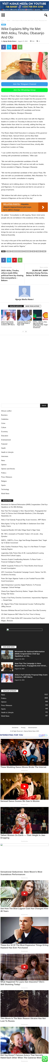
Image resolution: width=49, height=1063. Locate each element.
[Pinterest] (14, 47)
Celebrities (4, 419)
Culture (3, 427)
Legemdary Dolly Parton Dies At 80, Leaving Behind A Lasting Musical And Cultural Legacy (22, 554)
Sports (3, 485)
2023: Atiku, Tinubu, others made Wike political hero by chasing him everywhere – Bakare (12, 275)
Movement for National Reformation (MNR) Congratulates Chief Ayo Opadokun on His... (30, 653)
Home (3, 20)
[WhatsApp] (20, 47)
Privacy (23, 727)
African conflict (6, 411)
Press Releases (6, 477)
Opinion (3, 465)
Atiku (8, 251)
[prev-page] (23, 331)
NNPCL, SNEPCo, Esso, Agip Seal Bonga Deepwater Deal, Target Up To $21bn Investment (40, 324)
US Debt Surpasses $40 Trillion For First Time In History (20, 614)
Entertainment (6, 440)
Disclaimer (15, 727)
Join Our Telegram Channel (24, 84)
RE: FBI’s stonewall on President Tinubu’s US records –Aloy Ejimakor (22, 535)
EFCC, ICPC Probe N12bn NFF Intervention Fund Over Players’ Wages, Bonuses (23, 619)
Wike (44, 251)
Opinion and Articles (8, 469)
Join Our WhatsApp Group (24, 90)
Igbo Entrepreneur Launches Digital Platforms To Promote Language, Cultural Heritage (21, 586)
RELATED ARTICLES (16, 306)
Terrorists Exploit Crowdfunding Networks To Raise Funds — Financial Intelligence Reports (22, 561)
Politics (3, 473)
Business (4, 415)
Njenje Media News (17, 251)
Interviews (4, 456)
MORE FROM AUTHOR (32, 306)
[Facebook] (3, 47)
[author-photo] (24, 291)
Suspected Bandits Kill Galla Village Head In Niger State (24, 323)
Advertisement (32, 727)
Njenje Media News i (9, 41)
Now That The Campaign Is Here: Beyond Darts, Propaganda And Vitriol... (31, 664)
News (8, 20)
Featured (4, 444)
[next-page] (26, 331)
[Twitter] (9, 47)
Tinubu (39, 251)
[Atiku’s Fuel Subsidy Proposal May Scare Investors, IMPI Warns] (8, 315)
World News (5, 493)
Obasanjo (28, 251)
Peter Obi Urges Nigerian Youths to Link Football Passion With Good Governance (22, 580)
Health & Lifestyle (7, 452)
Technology (5, 489)
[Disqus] (24, 368)
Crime (3, 423)
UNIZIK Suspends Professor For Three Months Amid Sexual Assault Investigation (22, 567)
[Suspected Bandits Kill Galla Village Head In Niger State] (24, 315)
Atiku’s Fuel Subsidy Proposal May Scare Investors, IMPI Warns (8, 323)
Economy (4, 431)
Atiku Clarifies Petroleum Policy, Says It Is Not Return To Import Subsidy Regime (23, 548)
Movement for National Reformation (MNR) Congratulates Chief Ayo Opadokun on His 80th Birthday (24, 506)
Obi (33, 251)
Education (4, 436)
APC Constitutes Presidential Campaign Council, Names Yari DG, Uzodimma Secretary (23, 573)
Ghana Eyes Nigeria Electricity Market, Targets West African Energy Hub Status (22, 592)
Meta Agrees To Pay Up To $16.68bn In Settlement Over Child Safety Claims (22, 525)
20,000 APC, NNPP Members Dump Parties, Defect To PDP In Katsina (37, 273)
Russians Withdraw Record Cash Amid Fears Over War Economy (23, 610)
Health (3, 448)
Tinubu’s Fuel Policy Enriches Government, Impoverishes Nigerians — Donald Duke (24, 599)
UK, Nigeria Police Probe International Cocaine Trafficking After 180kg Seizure (23, 605)
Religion (4, 481)
